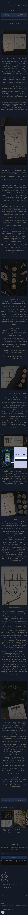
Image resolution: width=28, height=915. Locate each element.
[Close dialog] (26, 448)
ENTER (21, 460)
